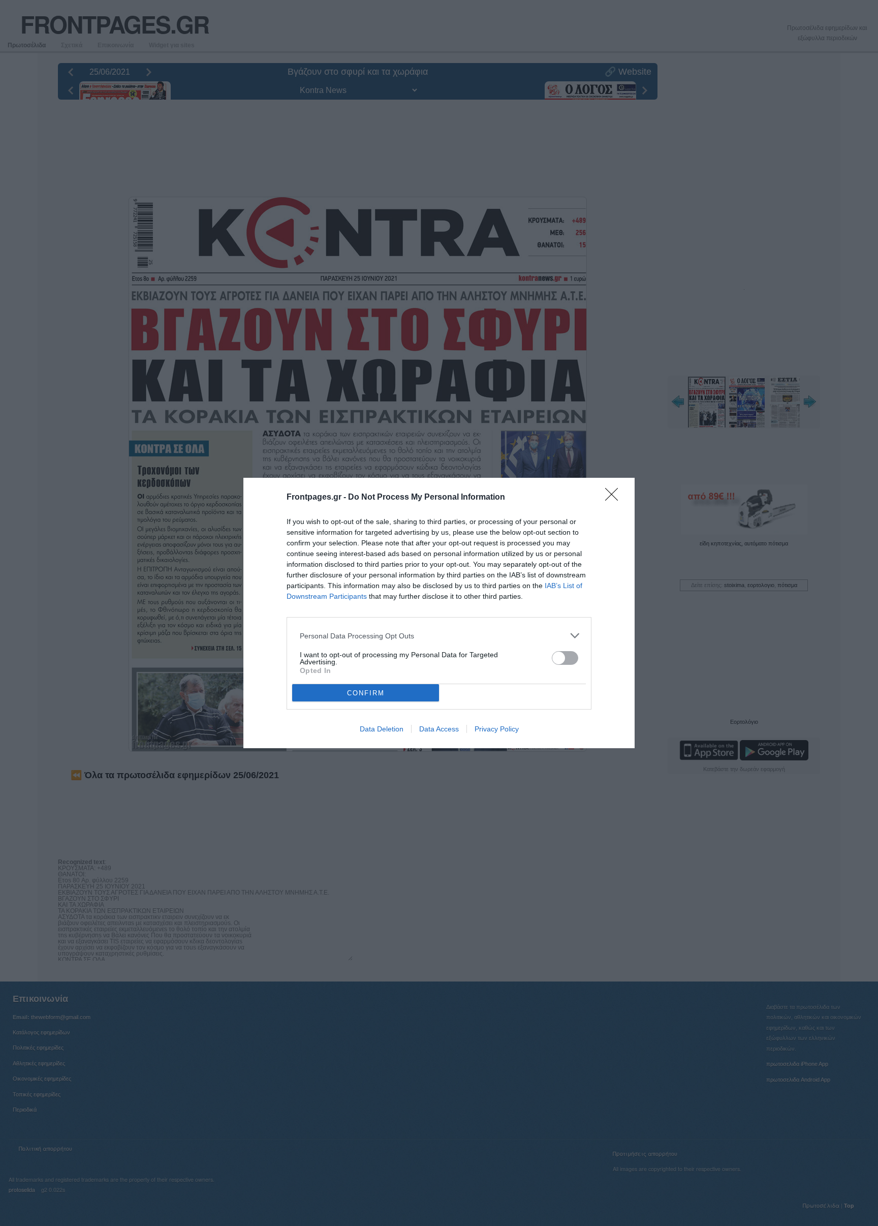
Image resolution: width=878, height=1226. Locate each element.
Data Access (439, 729)
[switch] (565, 658)
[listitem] (439, 635)
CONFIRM (366, 693)
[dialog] (439, 613)
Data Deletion (381, 729)
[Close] (614, 497)
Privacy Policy (497, 729)
